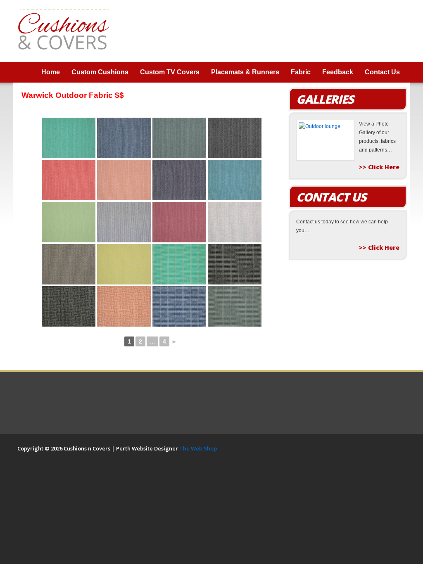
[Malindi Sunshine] (124, 264)
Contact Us (382, 72)
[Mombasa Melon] (124, 306)
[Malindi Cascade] (68, 138)
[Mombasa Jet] (68, 306)
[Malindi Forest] (179, 138)
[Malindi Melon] (124, 180)
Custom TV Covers (170, 72)
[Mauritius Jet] (234, 264)
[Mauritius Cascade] (179, 264)
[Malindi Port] (179, 222)
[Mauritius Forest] (234, 306)
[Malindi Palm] (68, 222)
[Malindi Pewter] (124, 222)
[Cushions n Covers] (63, 31)
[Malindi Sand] (234, 222)
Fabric (301, 72)
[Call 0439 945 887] (362, 30)
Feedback (337, 72)
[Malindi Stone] (68, 264)
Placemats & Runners (245, 72)
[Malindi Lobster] (68, 180)
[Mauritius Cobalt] (179, 306)
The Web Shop (198, 448)
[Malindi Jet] (234, 138)
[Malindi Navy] (179, 180)
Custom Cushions (99, 72)
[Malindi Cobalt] (124, 138)
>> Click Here (379, 167)
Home (50, 72)
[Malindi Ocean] (234, 180)
